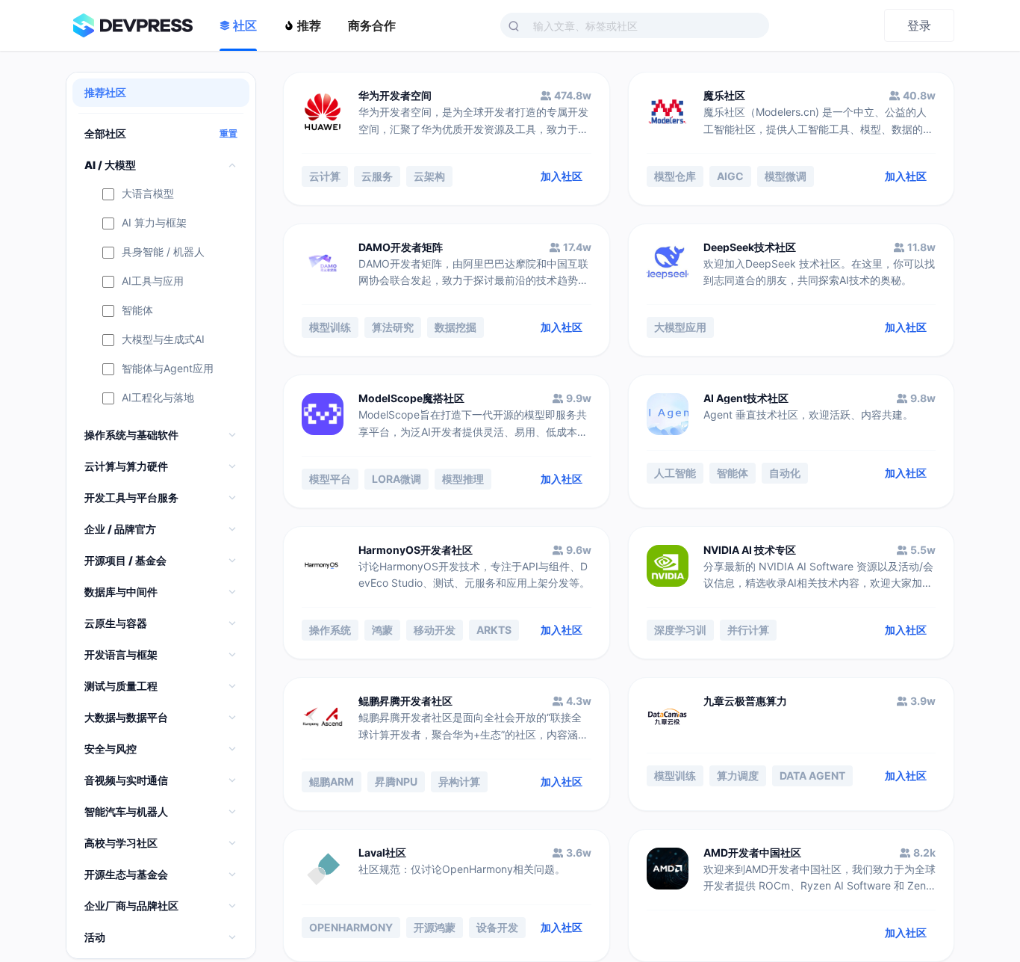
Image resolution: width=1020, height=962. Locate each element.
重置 (228, 133)
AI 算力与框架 (154, 223)
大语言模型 (148, 194)
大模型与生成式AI (163, 339)
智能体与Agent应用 (168, 368)
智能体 (137, 310)
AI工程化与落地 (158, 398)
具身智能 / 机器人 (163, 252)
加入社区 (561, 176)
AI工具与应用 (153, 281)
